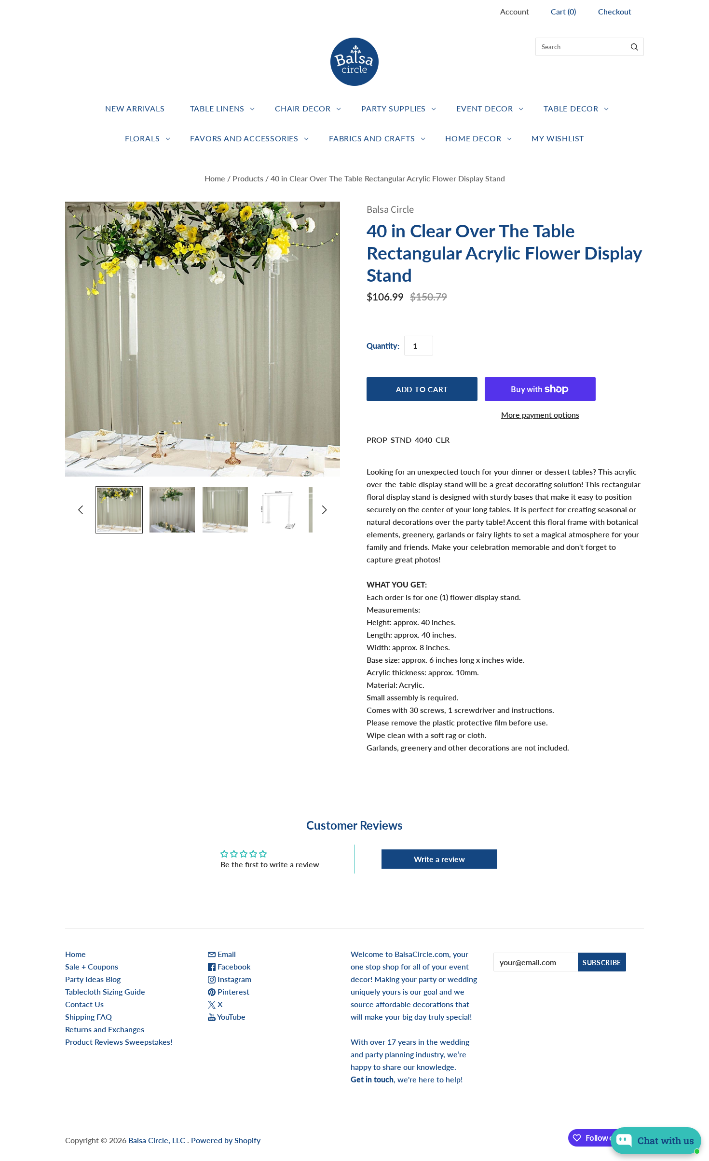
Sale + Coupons (91, 966)
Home (215, 178)
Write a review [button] (439, 858)
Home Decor (473, 138)
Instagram (233, 978)
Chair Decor (303, 108)
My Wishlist (558, 138)
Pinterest (232, 991)
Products (247, 178)
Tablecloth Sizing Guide (105, 991)
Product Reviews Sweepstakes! (118, 1041)
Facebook (233, 966)
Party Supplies (393, 108)
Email (226, 953)
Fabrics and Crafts (372, 138)
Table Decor (571, 108)
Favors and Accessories (244, 138)
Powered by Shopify (225, 1140)
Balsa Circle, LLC (157, 1140)
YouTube (230, 1016)
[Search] (634, 47)
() (563, 11)
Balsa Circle (390, 210)
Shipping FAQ (88, 1016)
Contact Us (84, 1004)
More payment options (540, 414)
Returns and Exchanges (104, 1029)
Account (514, 11)
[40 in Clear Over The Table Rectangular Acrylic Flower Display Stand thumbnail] (119, 509)
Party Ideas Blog (93, 978)
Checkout (614, 11)
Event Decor (484, 108)
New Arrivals (135, 108)
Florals (142, 138)
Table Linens (217, 108)
